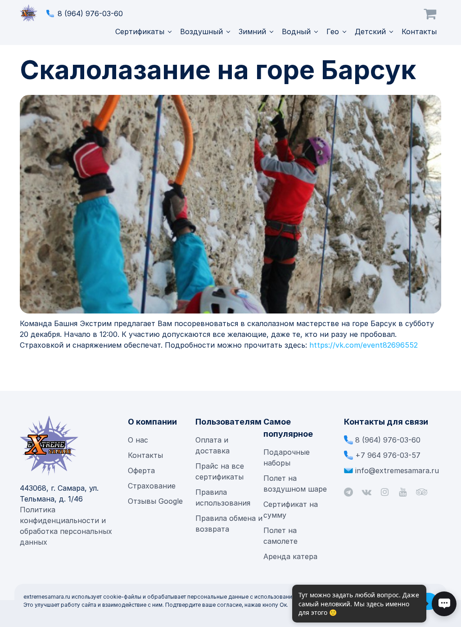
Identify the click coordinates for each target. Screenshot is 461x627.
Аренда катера (290, 556)
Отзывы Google (155, 501)
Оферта (141, 470)
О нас (138, 439)
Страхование (152, 485)
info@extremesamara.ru (397, 470)
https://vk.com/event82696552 (363, 344)
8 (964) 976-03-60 (90, 13)
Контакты (419, 31)
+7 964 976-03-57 (387, 455)
